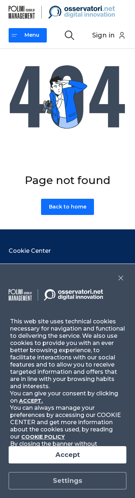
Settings (67, 481)
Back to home (67, 206)
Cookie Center (30, 250)
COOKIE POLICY (43, 437)
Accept (67, 455)
